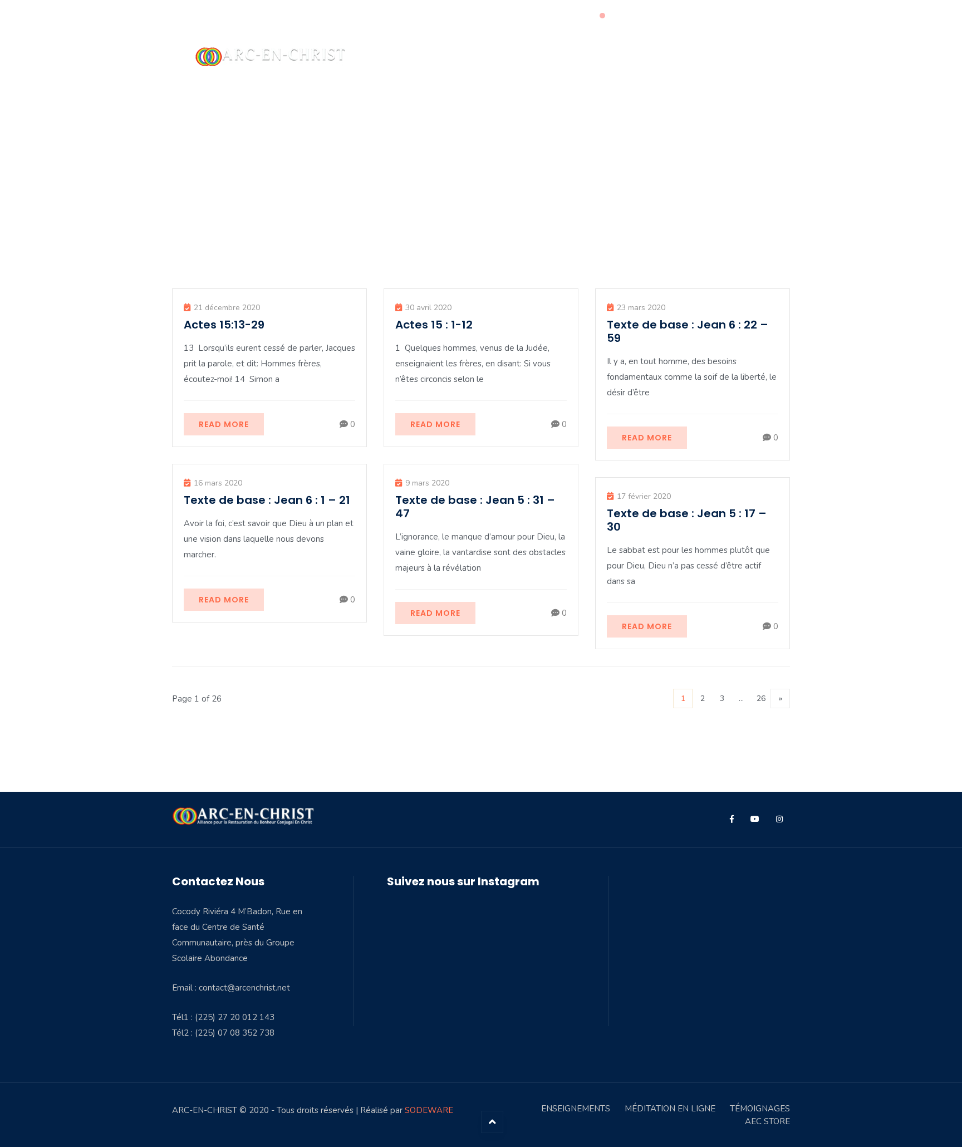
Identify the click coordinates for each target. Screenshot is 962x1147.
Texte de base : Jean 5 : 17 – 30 (687, 520)
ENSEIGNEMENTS (575, 1108)
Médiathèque (570, 56)
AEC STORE (767, 1121)
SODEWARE (429, 1110)
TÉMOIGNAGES (760, 1108)
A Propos (501, 56)
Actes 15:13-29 (224, 324)
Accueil (442, 56)
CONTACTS (734, 56)
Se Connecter (764, 16)
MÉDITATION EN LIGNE (670, 1108)
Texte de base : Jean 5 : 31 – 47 (475, 506)
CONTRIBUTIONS (658, 56)
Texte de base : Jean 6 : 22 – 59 (687, 331)
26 (761, 698)
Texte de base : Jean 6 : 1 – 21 (267, 500)
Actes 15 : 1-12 (434, 324)
